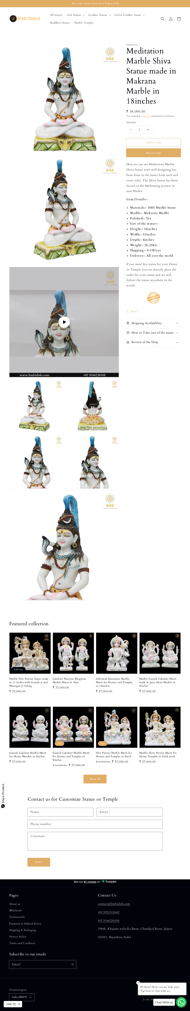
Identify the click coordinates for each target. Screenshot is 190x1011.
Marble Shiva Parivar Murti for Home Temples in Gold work (158, 754)
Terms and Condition (22, 943)
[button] (75, 15)
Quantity (131, 122)
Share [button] (134, 311)
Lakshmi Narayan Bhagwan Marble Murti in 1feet (69, 680)
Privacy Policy (17, 936)
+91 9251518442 (108, 912)
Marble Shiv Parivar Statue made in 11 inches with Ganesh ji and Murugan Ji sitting (28, 682)
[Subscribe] (72, 964)
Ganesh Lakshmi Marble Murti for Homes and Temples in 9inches (71, 756)
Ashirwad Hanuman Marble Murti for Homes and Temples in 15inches (114, 682)
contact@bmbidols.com (114, 904)
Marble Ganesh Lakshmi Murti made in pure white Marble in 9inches (157, 682)
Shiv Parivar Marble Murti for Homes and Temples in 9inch (114, 754)
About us (14, 904)
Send (38, 862)
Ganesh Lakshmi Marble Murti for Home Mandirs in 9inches (27, 754)
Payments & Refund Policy (25, 923)
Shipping (146, 116)
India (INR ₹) (19, 997)
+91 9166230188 (108, 921)
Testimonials (17, 917)
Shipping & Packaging (22, 930)
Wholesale (15, 910)
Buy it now (153, 153)
